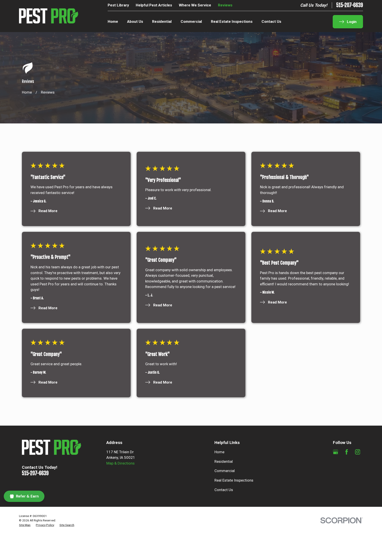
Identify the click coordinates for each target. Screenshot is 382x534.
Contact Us (223, 490)
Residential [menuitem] (162, 21)
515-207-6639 (349, 5)
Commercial (224, 471)
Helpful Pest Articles (154, 5)
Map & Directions (120, 463)
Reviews (225, 5)
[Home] (48, 16)
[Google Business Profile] (335, 452)
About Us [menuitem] (135, 21)
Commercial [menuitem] (191, 21)
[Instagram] (357, 452)
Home (219, 452)
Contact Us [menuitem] (271, 21)
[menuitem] (25, 525)
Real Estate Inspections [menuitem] (231, 21)
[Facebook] (346, 452)
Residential (223, 461)
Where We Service (195, 5)
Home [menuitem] (113, 21)
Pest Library (118, 5)
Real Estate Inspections (233, 480)
